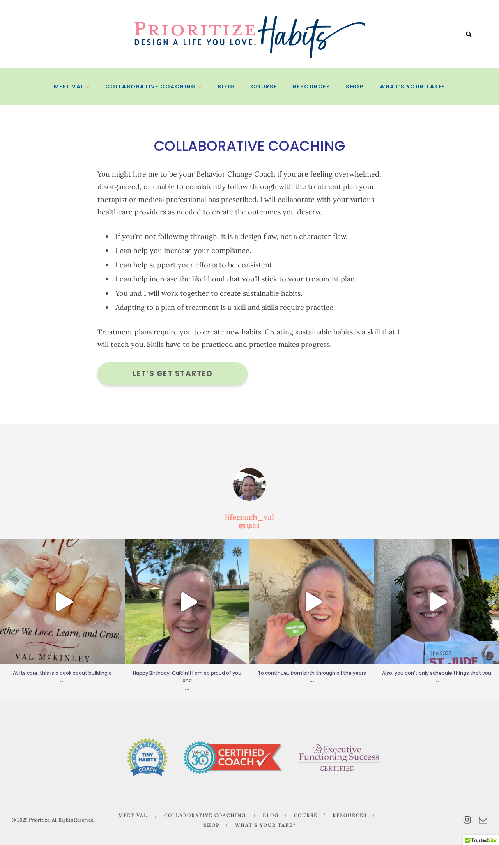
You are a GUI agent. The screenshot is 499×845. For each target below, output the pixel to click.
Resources (312, 86)
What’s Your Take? (412, 86)
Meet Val (69, 86)
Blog (226, 86)
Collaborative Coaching (150, 86)
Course (264, 86)
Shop (355, 86)
